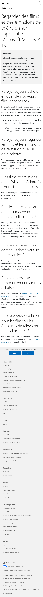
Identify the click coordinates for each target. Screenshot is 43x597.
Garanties (5, 424)
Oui (14, 353)
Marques (23, 586)
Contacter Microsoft (8, 575)
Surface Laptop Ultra (8, 372)
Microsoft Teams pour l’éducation (12, 442)
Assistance (6, 8)
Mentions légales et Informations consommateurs (16, 578)
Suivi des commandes (9, 417)
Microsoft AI (6, 471)
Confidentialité (7, 582)
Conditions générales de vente (11, 586)
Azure (4, 479)
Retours (5, 413)
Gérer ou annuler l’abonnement (24, 575)
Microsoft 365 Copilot (9, 490)
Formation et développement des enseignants (15, 453)
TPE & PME (6, 497)
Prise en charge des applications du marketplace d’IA (17, 515)
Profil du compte (7, 402)
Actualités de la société (9, 548)
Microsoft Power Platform (10, 527)
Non (27, 353)
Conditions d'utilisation (18, 582)
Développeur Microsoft (9, 508)
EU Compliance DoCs (25, 589)
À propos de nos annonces (10, 589)
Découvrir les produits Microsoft (12, 387)
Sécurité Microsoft (8, 475)
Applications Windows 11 (10, 391)
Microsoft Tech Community (10, 519)
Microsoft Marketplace (9, 523)
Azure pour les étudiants (9, 461)
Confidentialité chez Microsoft (11, 552)
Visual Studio (6, 534)
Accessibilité (35, 589)
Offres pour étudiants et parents (12, 457)
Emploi (5, 545)
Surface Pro (6, 365)
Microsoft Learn (7, 512)
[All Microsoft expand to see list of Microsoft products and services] (3, 3)
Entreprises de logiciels (9, 530)
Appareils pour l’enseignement (11, 438)
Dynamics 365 (7, 482)
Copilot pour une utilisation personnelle (14, 380)
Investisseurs (6, 556)
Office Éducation (7, 450)
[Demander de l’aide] (8, 3)
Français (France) (10, 562)
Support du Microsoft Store (10, 409)
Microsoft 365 (6, 384)
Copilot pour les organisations (11, 376)
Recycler (5, 420)
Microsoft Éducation (8, 435)
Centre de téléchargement (10, 405)
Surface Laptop (7, 369)
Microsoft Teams (7, 494)
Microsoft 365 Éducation (9, 446)
